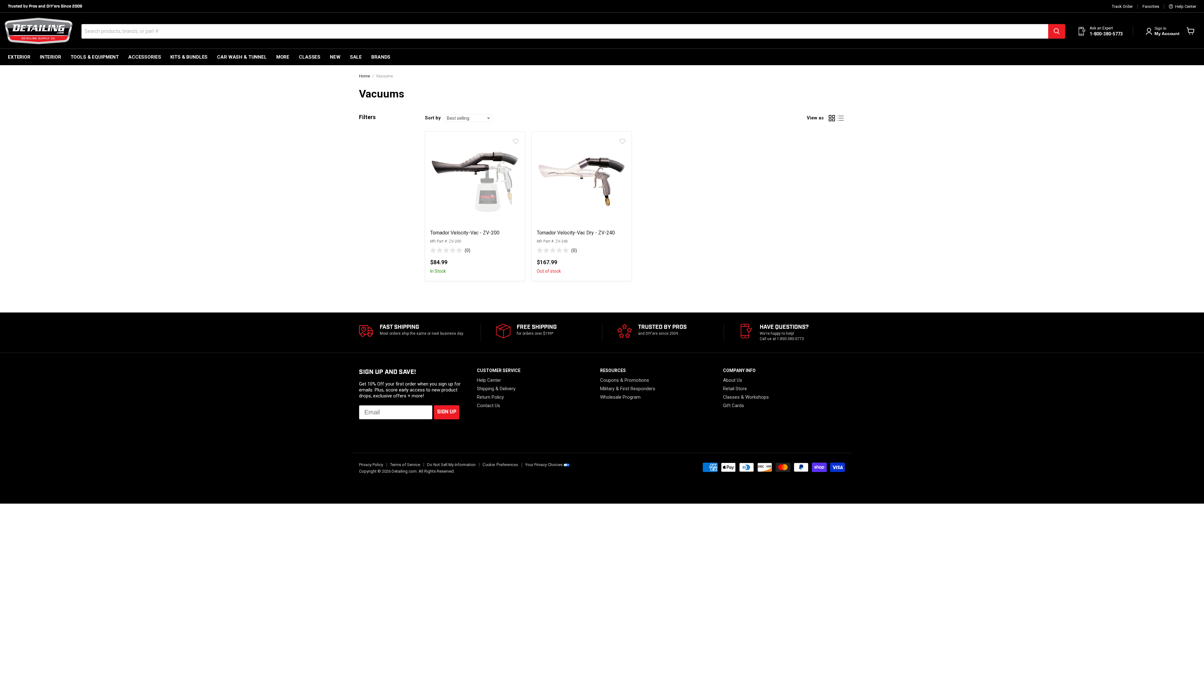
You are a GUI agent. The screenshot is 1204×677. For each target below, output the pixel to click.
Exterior (19, 57)
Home (364, 76)
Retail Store (735, 388)
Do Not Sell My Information (451, 464)
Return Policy (490, 397)
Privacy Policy (371, 464)
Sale (356, 57)
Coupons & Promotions (624, 380)
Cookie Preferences (500, 465)
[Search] (1056, 31)
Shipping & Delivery (496, 388)
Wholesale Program (620, 397)
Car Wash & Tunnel (242, 57)
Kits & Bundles (189, 57)
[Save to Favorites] (515, 141)
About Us (732, 380)
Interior (50, 57)
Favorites (1151, 6)
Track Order (1122, 6)
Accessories (144, 57)
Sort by (433, 118)
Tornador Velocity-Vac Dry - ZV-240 (576, 233)
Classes (309, 57)
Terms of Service (405, 464)
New (335, 57)
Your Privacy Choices (543, 464)
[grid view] (831, 118)
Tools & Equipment (95, 57)
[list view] (840, 118)
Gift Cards (733, 405)
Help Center (1185, 6)
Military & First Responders (627, 388)
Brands (380, 57)
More (282, 57)
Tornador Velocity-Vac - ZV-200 (464, 233)
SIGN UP (446, 412)
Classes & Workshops (746, 397)
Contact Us (488, 405)
